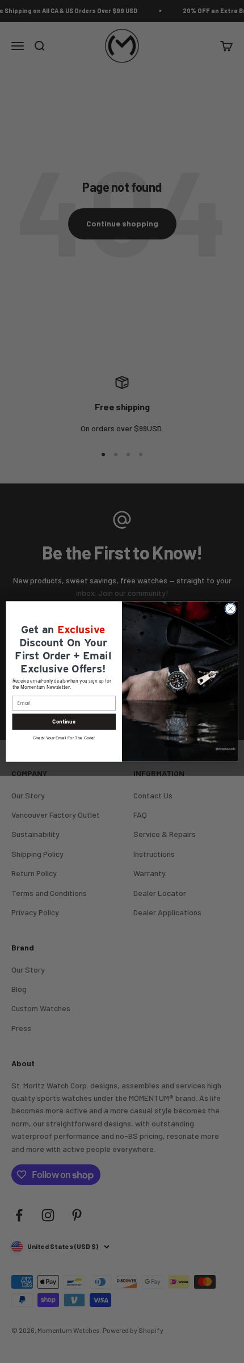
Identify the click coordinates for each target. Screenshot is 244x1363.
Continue (63, 721)
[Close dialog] (230, 609)
